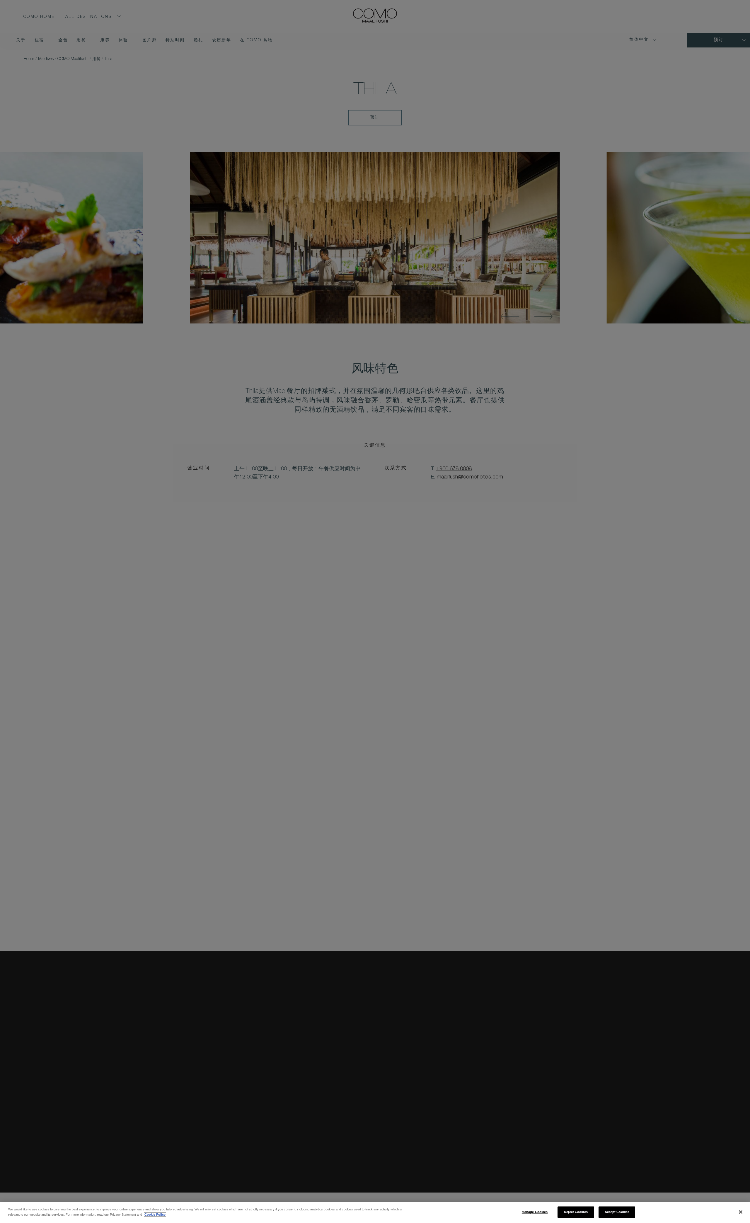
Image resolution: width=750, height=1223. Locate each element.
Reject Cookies (576, 1212)
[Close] (740, 1212)
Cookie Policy (155, 1214)
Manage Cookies (535, 1212)
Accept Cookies (617, 1212)
